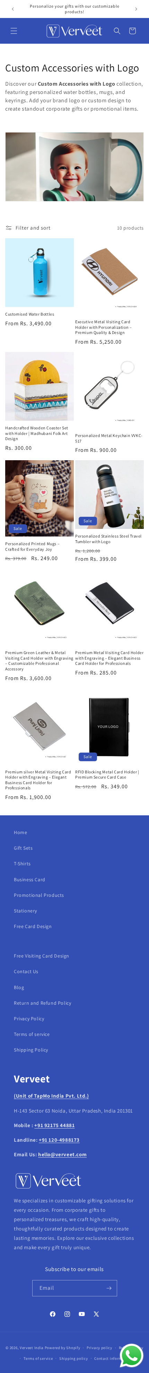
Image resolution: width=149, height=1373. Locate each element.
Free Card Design (33, 926)
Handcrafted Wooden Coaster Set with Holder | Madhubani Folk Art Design (36, 433)
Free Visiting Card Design (41, 956)
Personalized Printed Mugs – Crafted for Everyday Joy (32, 546)
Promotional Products (39, 895)
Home (20, 832)
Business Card (29, 879)
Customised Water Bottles (29, 314)
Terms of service (32, 1034)
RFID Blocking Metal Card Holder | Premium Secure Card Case (107, 774)
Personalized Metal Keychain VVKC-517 (109, 438)
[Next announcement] (136, 9)
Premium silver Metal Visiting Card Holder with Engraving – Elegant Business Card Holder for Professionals (38, 780)
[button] (13, 30)
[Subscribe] (109, 1288)
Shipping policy (73, 1358)
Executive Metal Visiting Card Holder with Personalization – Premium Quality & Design (103, 327)
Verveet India (32, 1347)
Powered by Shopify (62, 1347)
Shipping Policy (31, 1050)
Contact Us (26, 971)
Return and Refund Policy (42, 1003)
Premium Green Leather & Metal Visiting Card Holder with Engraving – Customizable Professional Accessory (39, 660)
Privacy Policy (29, 1018)
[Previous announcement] (12, 9)
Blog (19, 987)
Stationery (25, 911)
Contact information (113, 1358)
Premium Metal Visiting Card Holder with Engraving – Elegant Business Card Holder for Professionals (109, 658)
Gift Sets (23, 848)
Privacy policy (99, 1347)
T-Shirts (22, 863)
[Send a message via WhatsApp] (132, 1356)
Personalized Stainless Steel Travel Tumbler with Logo (108, 538)
